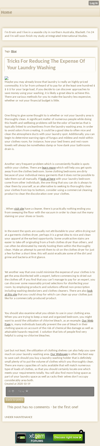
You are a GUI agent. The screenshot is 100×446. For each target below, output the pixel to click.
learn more (49, 167)
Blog (14, 51)
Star (21, 391)
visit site (19, 208)
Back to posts (14, 400)
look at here (47, 178)
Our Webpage (59, 354)
